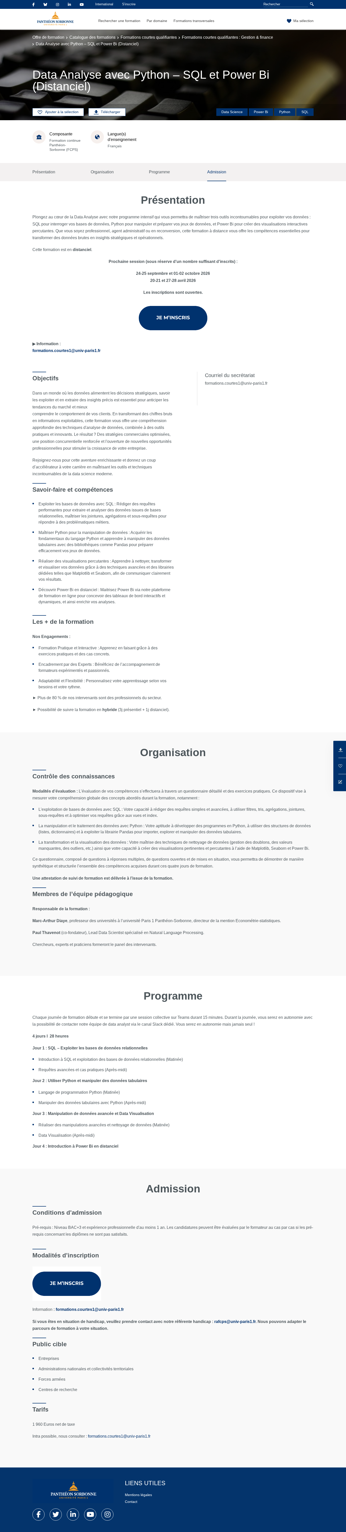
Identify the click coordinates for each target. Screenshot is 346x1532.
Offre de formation (48, 37)
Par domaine (157, 21)
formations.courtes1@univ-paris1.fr (66, 350)
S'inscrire (129, 4)
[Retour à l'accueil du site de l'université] (72, 1491)
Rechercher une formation (119, 21)
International (104, 4)
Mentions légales (138, 1495)
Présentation (43, 172)
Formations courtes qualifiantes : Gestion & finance (227, 37)
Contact (131, 1502)
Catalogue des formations (92, 37)
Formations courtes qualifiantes (149, 37)
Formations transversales (194, 21)
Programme (159, 172)
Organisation (102, 172)
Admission (216, 172)
